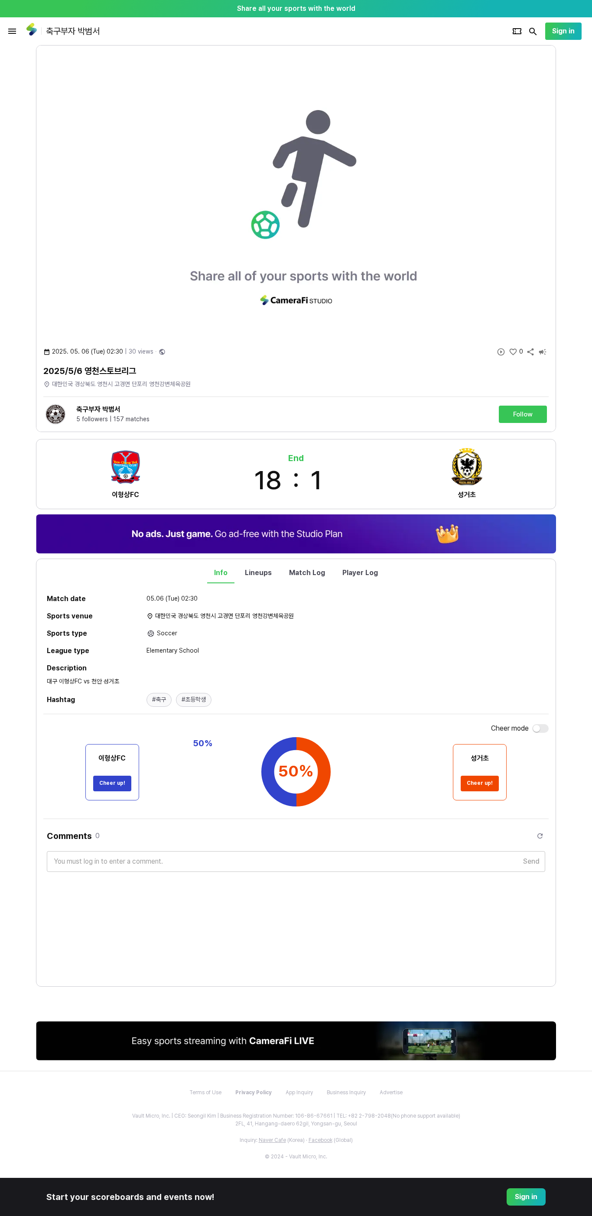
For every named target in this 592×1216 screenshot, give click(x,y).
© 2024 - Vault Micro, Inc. (296, 1157)
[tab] (220, 572)
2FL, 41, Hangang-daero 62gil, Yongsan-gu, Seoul (296, 1124)
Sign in (563, 31)
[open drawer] (12, 31)
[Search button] (533, 31)
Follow (523, 414)
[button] (159, 700)
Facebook (320, 1140)
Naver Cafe (272, 1140)
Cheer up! (112, 783)
